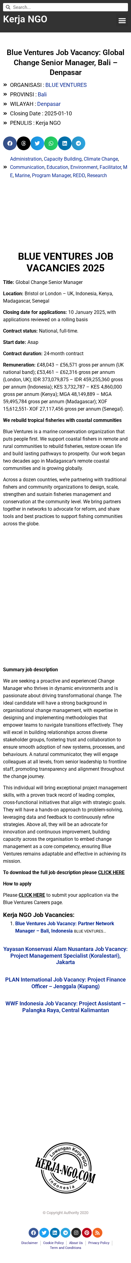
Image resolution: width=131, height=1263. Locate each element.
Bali (42, 94)
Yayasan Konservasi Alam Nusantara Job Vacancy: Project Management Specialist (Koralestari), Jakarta (65, 955)
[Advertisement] (65, 597)
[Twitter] (44, 1233)
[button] (122, 20)
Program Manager (51, 175)
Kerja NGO (25, 19)
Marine (22, 175)
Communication (27, 167)
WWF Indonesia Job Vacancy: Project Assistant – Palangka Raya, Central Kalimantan (65, 1006)
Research (97, 175)
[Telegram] (65, 1233)
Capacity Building (63, 159)
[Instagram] (76, 1233)
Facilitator (110, 167)
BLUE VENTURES (66, 85)
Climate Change (101, 159)
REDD (79, 175)
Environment (83, 167)
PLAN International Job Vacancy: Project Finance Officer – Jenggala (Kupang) (65, 982)
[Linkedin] (55, 1233)
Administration (26, 159)
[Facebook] (33, 1233)
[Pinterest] (87, 1233)
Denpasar (49, 104)
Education (57, 167)
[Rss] (97, 1233)
